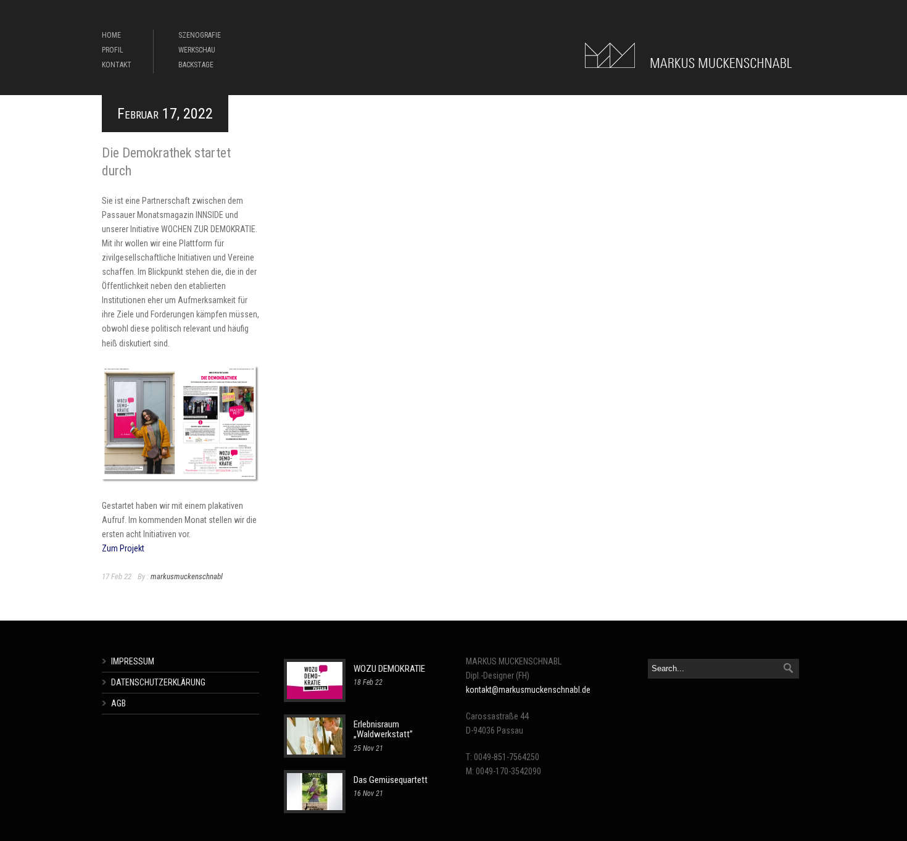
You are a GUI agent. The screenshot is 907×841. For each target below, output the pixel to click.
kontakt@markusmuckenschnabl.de (528, 690)
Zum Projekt (123, 548)
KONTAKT (116, 65)
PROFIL (112, 50)
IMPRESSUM (132, 661)
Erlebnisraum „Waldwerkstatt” (383, 729)
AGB (118, 703)
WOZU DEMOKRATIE (389, 668)
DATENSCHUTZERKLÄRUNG (158, 682)
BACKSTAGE (195, 65)
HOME (111, 35)
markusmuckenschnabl (187, 576)
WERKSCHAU (196, 50)
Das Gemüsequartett (391, 779)
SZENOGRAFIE (199, 35)
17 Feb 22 (116, 576)
